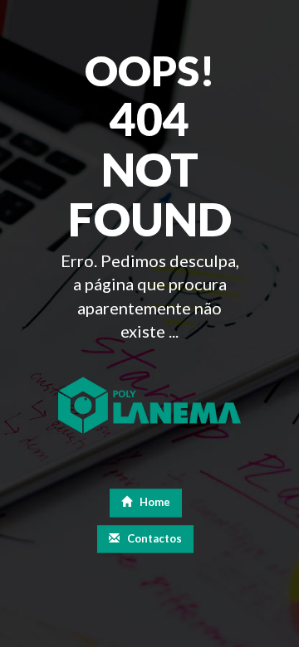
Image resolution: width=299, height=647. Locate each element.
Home (153, 502)
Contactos (153, 538)
